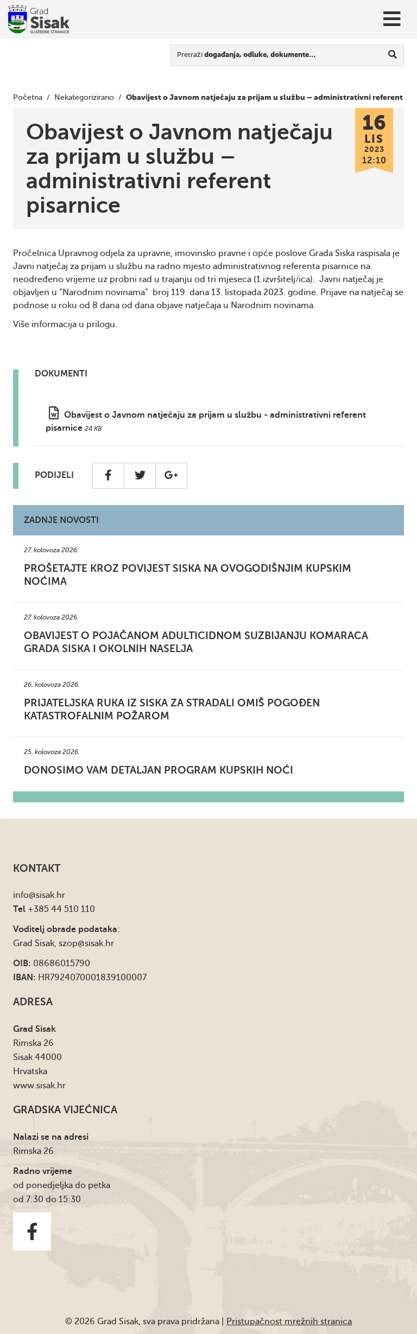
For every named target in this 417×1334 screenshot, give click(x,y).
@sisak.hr (47, 895)
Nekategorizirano (84, 97)
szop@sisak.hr (86, 943)
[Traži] (393, 55)
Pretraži (246, 54)
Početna (27, 97)
